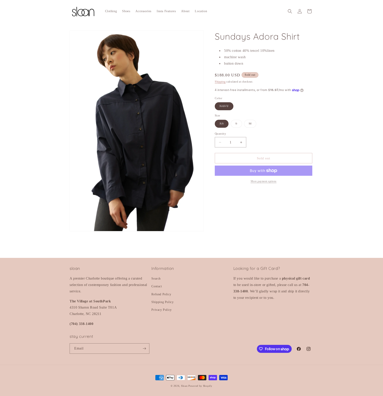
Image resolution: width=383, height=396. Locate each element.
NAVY (226, 107)
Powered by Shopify (200, 385)
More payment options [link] (264, 181)
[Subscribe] (144, 348)
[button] (290, 11)
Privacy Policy (161, 309)
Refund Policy (161, 294)
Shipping (220, 81)
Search (156, 278)
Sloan (184, 385)
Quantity (220, 133)
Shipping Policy (162, 302)
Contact (156, 286)
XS (224, 125)
